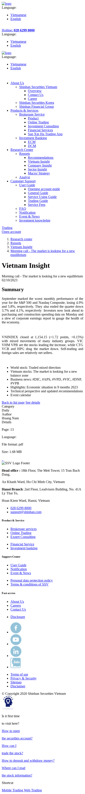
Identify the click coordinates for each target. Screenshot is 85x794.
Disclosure (17, 617)
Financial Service (22, 544)
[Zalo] (15, 667)
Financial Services (40, 130)
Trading (7, 228)
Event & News (20, 573)
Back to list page (13, 402)
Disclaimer (17, 686)
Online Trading (38, 122)
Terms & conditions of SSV (29, 584)
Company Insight (40, 165)
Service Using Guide (42, 197)
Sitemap (16, 682)
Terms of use (19, 674)
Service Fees (36, 205)
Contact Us (35, 95)
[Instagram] (15, 655)
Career (32, 99)
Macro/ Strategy (39, 173)
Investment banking (23, 548)
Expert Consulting (23, 537)
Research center (21, 239)
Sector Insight (37, 169)
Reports (15, 243)
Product (33, 118)
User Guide (18, 565)
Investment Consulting (43, 126)
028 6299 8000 (20, 508)
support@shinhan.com (25, 512)
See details (33, 402)
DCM (32, 146)
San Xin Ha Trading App (45, 134)
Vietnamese (18, 15)
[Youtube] (15, 644)
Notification (18, 569)
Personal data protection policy (31, 580)
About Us (17, 601)
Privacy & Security (23, 678)
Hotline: (18, 30)
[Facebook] (15, 632)
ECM (32, 142)
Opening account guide (44, 189)
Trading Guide (38, 201)
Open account (11, 232)
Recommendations (40, 157)
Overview (35, 91)
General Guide (38, 193)
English (15, 19)
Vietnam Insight (39, 161)
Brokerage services (23, 529)
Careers (15, 605)
